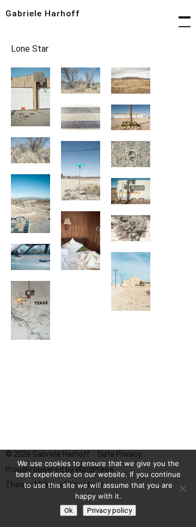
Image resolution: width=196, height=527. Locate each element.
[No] (182, 488)
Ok (68, 510)
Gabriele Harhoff (42, 14)
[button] (30, 97)
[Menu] (180, 16)
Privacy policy (109, 510)
